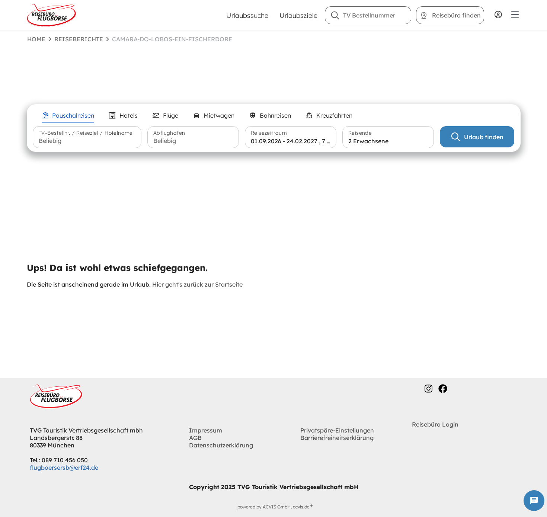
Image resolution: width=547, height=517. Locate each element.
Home (36, 39)
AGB (195, 437)
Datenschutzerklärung (221, 445)
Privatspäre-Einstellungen (337, 430)
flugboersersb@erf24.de (64, 467)
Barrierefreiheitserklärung (337, 437)
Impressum (205, 430)
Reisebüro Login (435, 424)
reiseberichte (78, 39)
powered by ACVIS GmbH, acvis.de (273, 507)
